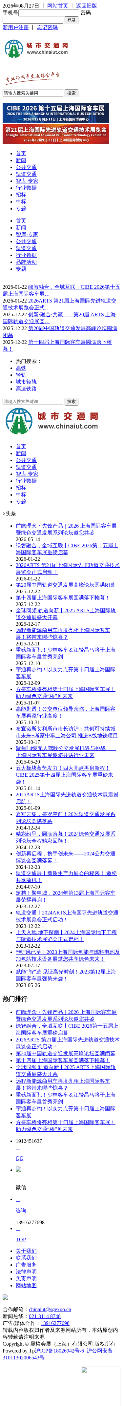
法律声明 (26, 1271)
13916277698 (55, 1323)
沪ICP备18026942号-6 (59, 1351)
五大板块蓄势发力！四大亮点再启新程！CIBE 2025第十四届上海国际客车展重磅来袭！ (64, 775)
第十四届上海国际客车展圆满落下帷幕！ (63, 597)
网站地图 (26, 1285)
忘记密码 (47, 27)
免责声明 (26, 1278)
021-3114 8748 (45, 1316)
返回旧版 (86, 6)
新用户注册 (16, 27)
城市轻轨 (26, 382)
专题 (21, 208)
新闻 (21, 160)
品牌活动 (26, 262)
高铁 (21, 368)
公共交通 (26, 167)
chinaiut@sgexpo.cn (50, 1309)
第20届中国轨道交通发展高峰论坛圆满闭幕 (65, 585)
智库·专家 (27, 181)
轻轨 (21, 375)
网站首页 (57, 6)
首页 (21, 153)
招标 (21, 195)
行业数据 (26, 188)
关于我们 (26, 1251)
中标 (21, 201)
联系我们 (26, 1258)
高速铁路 (26, 388)
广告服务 (26, 1265)
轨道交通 (26, 174)
